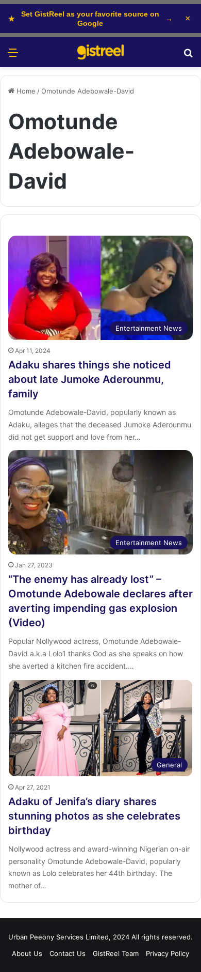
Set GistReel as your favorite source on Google (90, 18)
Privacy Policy (167, 953)
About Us (27, 953)
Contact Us (67, 953)
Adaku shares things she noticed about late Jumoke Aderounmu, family (89, 379)
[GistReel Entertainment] (100, 52)
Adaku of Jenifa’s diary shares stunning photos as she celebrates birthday (94, 816)
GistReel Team (116, 953)
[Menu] (13, 56)
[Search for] (188, 56)
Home (25, 91)
